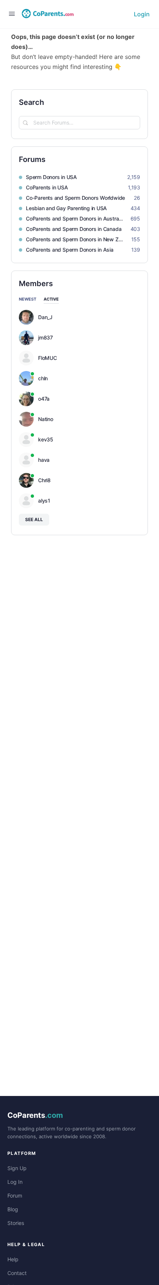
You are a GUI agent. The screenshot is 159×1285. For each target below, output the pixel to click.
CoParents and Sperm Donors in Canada (73, 229)
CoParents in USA (47, 187)
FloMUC (47, 358)
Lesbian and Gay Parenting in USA (66, 208)
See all (34, 519)
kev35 (45, 440)
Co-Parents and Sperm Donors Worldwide (75, 198)
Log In (15, 1182)
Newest (27, 299)
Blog (12, 1209)
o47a (44, 399)
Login (142, 14)
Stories (15, 1223)
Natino (45, 419)
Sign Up (17, 1168)
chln (43, 378)
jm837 (45, 338)
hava (44, 460)
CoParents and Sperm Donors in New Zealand (75, 239)
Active (51, 299)
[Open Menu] (11, 13)
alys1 (44, 501)
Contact (17, 1273)
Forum (14, 1195)
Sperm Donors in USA (51, 177)
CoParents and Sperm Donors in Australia (74, 218)
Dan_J (45, 317)
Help (12, 1259)
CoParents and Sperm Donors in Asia (70, 249)
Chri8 (44, 480)
